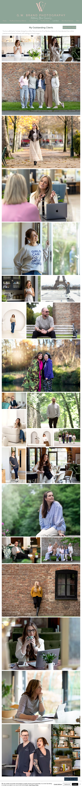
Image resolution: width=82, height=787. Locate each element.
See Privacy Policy (33, 785)
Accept (75, 784)
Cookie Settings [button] (58, 784)
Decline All (67, 784)
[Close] (80, 784)
